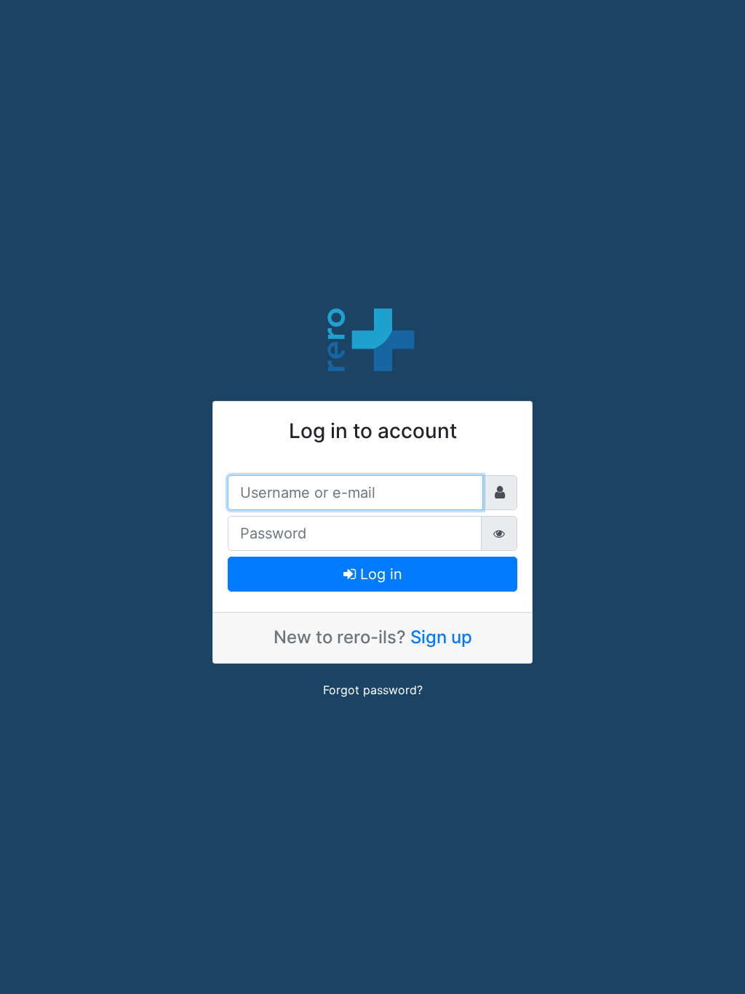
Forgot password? (373, 690)
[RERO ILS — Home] (372, 338)
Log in (379, 574)
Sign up (441, 637)
